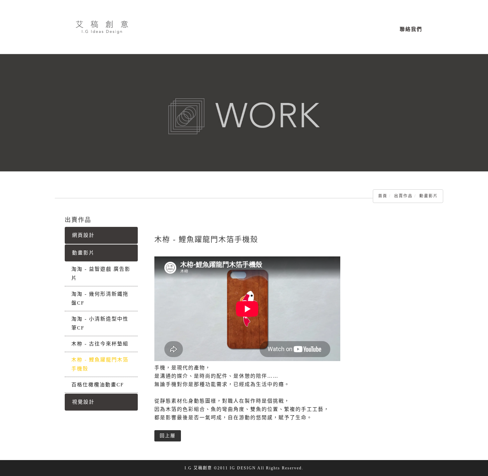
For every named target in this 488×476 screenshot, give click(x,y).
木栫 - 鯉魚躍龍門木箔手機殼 (99, 364)
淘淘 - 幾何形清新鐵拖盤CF (99, 298)
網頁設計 (83, 235)
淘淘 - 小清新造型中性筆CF (99, 323)
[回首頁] (102, 27)
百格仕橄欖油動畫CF (97, 384)
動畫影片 (428, 196)
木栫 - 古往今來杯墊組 (99, 343)
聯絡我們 (411, 29)
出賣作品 (403, 196)
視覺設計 (83, 402)
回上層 (168, 435)
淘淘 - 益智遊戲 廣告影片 (100, 273)
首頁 (382, 196)
